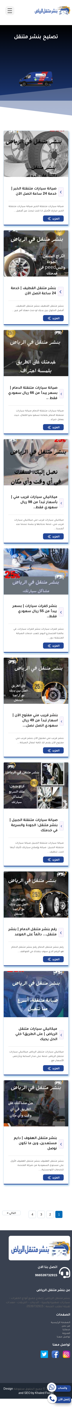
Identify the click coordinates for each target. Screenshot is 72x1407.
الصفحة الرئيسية (60, 1322)
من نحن (66, 1325)
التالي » (11, 1212)
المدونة (66, 1333)
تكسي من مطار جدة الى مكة (54, 1404)
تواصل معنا (63, 1336)
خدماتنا (66, 1329)
